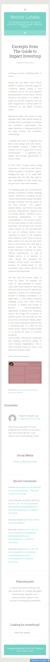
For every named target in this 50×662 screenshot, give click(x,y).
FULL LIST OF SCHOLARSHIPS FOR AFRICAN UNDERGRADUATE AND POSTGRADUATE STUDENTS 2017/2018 (23, 536)
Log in (31, 651)
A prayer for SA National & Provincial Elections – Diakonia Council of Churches (24, 490)
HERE (15, 356)
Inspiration (33, 390)
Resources (12, 392)
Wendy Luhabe (25, 17)
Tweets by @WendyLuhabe (25, 461)
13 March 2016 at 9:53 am (29, 419)
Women (20, 392)
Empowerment (22, 390)
